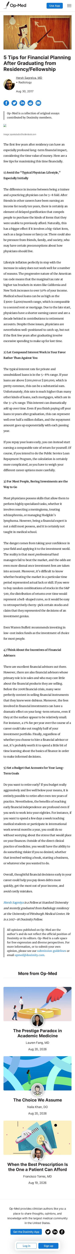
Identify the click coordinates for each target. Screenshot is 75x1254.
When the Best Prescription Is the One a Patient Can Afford (37, 1167)
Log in (26, 1246)
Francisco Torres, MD (37, 1176)
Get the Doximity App (26, 1231)
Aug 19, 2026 (25, 1182)
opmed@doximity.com (29, 955)
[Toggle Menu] (69, 5)
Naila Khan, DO (37, 1107)
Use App (54, 5)
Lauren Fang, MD (37, 1042)
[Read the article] (37, 1004)
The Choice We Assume (37, 1100)
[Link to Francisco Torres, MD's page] (37, 1154)
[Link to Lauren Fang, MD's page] (37, 1020)
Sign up (48, 1246)
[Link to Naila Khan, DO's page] (37, 1090)
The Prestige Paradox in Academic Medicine (37, 1033)
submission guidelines (51, 951)
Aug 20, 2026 (25, 1049)
